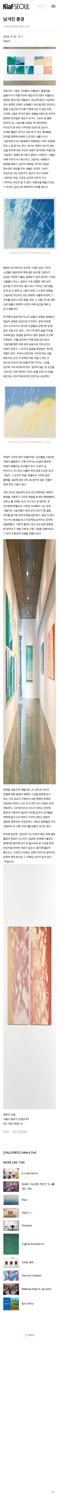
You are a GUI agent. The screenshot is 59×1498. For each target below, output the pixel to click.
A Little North (30, 1173)
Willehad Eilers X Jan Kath (36, 1289)
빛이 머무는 (28, 1303)
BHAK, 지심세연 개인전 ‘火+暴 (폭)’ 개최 (38, 1186)
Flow (24, 1199)
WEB (6, 1131)
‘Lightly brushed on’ (33, 1244)
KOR (40, 6)
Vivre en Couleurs (31, 1275)
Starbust (27, 1225)
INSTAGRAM (19, 1131)
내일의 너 (26, 1212)
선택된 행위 (28, 1262)
